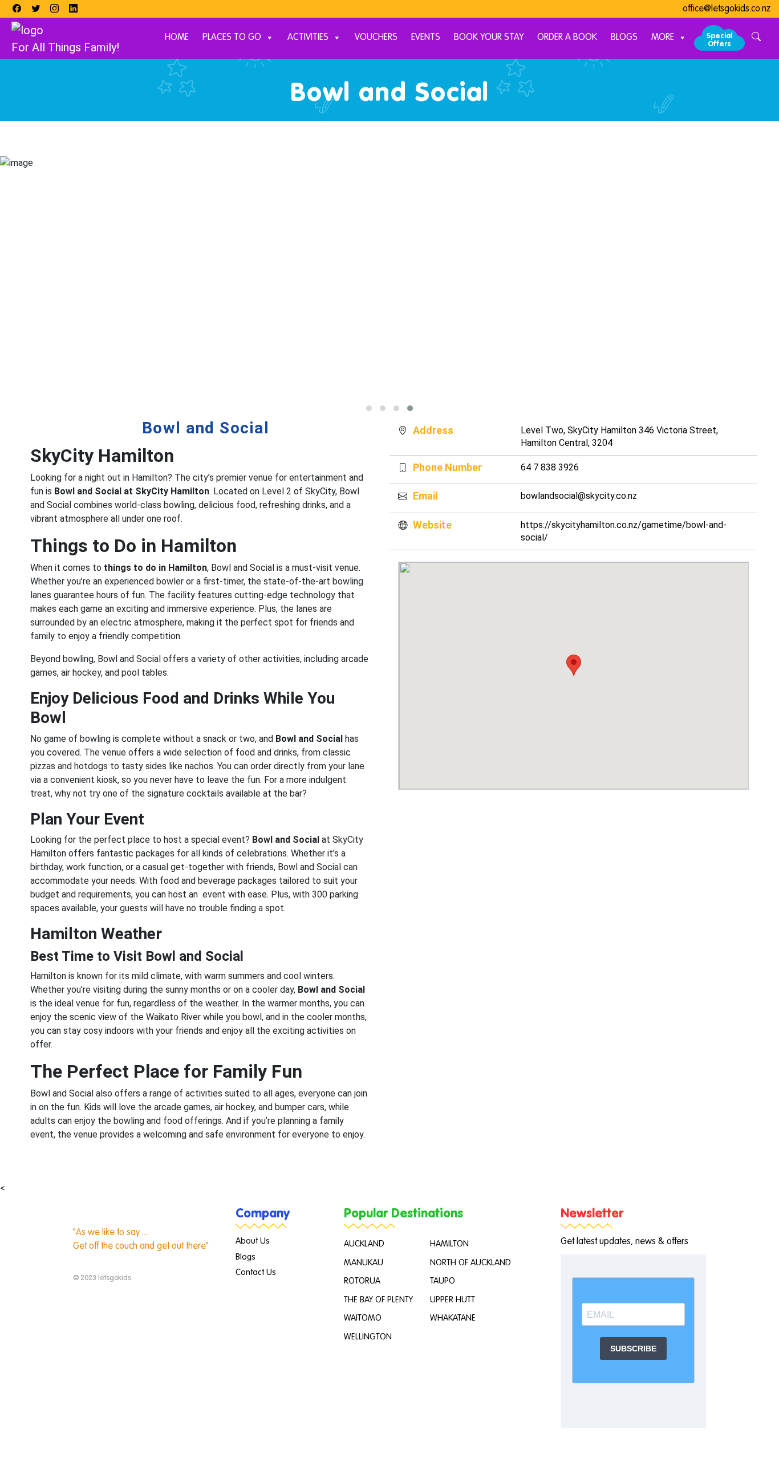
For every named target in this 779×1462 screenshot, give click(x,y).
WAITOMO (363, 1318)
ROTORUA (362, 1281)
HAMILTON (449, 1244)
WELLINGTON (368, 1337)
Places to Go (231, 37)
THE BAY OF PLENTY (378, 1300)
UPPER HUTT (452, 1300)
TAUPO (442, 1281)
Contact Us (256, 1272)
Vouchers (376, 37)
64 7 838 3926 (550, 467)
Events (425, 37)
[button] (369, 408)
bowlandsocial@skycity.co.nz (579, 495)
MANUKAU (363, 1262)
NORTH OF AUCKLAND (470, 1262)
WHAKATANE (453, 1318)
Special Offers (719, 40)
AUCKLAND (364, 1244)
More (662, 37)
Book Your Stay (489, 37)
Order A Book (567, 37)
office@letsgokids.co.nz (726, 9)
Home (177, 37)
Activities (307, 37)
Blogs (624, 37)
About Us (253, 1241)
